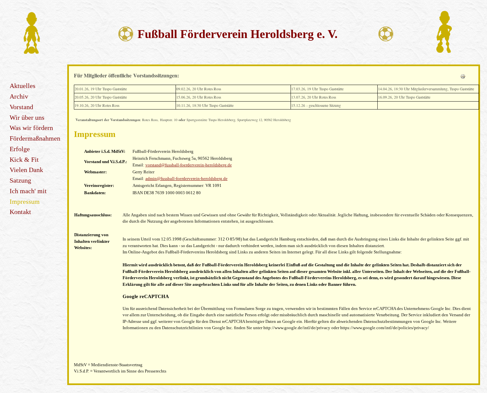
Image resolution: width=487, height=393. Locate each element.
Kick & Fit (24, 159)
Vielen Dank (26, 169)
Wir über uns (27, 117)
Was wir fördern (31, 127)
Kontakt (20, 211)
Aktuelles (22, 85)
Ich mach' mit (28, 191)
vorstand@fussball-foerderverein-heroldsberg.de (188, 164)
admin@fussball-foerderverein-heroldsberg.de (186, 178)
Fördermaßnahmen (35, 138)
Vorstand (21, 107)
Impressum (25, 201)
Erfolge (20, 149)
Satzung (20, 180)
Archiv (19, 96)
